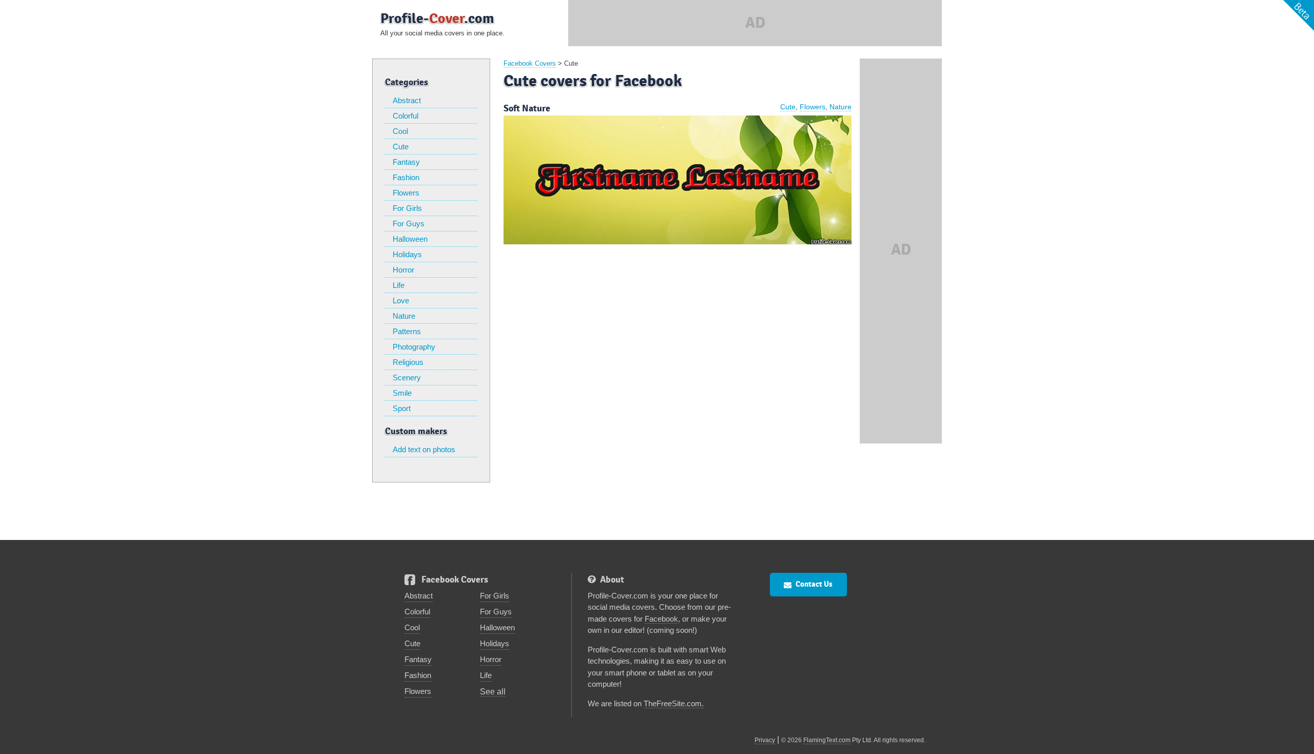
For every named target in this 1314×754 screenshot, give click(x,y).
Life (398, 285)
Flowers (406, 192)
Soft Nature (527, 108)
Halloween (410, 239)
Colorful (405, 115)
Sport (402, 408)
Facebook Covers (530, 63)
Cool (400, 131)
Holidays (407, 254)
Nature (404, 316)
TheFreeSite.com (673, 703)
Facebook (661, 618)
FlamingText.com (827, 740)
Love (401, 300)
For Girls (407, 208)
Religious (408, 362)
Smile (402, 393)
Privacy (765, 740)
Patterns (407, 331)
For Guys (408, 223)
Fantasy (406, 162)
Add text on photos (424, 449)
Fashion (406, 177)
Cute (401, 146)
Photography (414, 346)
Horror (403, 269)
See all (493, 691)
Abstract (407, 100)
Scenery (407, 377)
